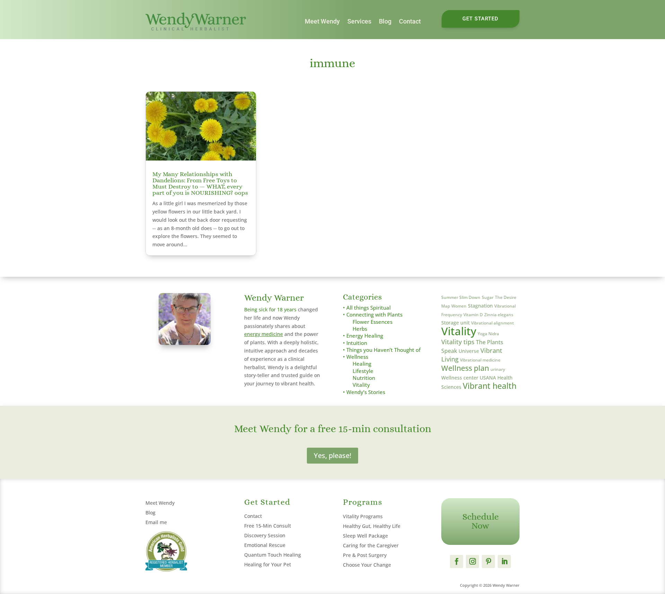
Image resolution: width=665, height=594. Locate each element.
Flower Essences (372, 322)
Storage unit (455, 322)
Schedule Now (480, 521)
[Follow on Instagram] (472, 561)
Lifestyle (363, 371)
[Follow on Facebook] (456, 561)
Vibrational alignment (492, 323)
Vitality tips (458, 342)
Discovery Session (264, 535)
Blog (385, 21)
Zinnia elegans (498, 315)
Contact (410, 21)
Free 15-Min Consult (267, 525)
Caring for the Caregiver (371, 545)
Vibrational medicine (480, 360)
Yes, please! (332, 455)
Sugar (488, 297)
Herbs (360, 329)
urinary (497, 369)
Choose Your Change (367, 564)
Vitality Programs (363, 516)
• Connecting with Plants (372, 314)
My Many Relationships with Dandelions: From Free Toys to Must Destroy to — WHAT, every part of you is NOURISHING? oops (200, 183)
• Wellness (355, 357)
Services (359, 21)
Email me (156, 522)
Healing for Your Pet (267, 564)
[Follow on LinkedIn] (504, 561)
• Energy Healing (363, 335)
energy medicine (263, 334)
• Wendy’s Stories (364, 392)
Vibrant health (489, 385)
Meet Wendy (322, 21)
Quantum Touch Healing (272, 554)
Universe (469, 351)
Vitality (361, 385)
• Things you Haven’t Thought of (381, 350)
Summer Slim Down (460, 297)
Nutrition (364, 378)
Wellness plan (465, 368)
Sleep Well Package (365, 535)
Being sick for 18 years (270, 309)
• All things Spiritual (367, 307)
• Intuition (355, 343)
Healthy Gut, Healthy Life (371, 526)
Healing (362, 363)
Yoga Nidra (488, 334)
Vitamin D (473, 315)
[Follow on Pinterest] (488, 561)
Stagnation (480, 305)
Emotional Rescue (264, 545)
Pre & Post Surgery (365, 555)
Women (459, 306)
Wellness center (459, 377)
